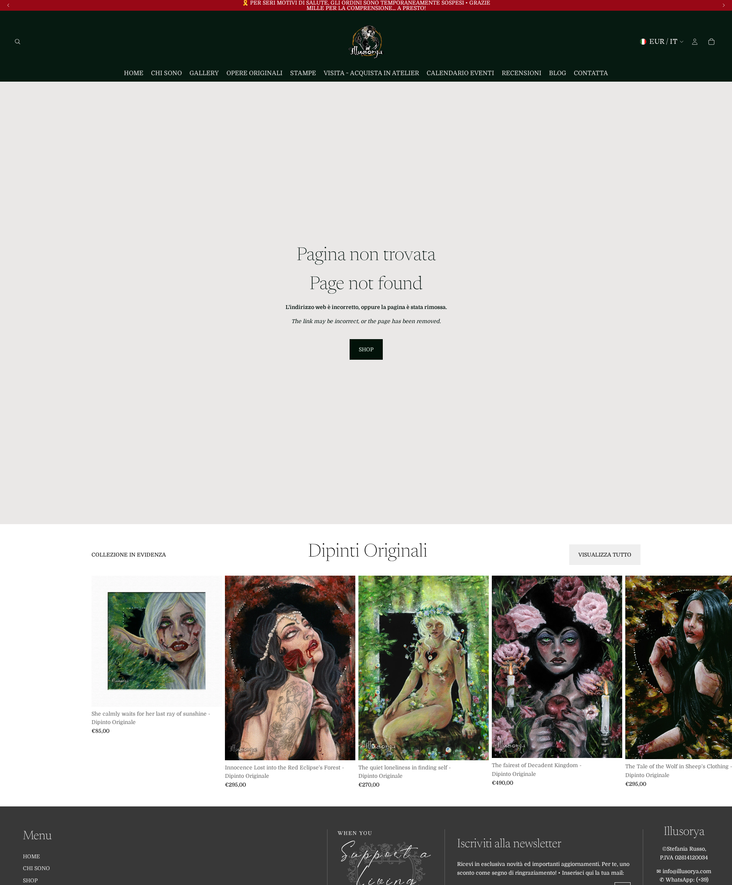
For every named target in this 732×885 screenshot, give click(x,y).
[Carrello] (711, 41)
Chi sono (36, 869)
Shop (366, 349)
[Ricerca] (17, 41)
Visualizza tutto (604, 555)
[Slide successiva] (632, 682)
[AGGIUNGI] (210, 695)
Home (31, 856)
